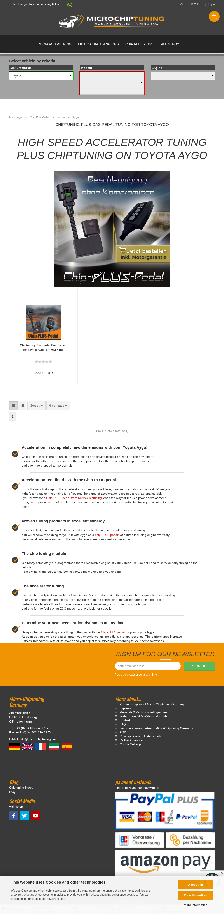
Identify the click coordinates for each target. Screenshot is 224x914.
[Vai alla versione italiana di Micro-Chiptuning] (54, 746)
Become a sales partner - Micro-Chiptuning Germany (156, 728)
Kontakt (125, 720)
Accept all (195, 884)
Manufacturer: (20, 68)
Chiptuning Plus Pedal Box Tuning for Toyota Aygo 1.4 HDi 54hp (43, 347)
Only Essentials (195, 895)
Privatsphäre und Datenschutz (140, 736)
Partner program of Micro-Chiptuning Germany (152, 704)
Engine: (157, 68)
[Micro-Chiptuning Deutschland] (112, 22)
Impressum (127, 708)
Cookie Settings (130, 744)
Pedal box (170, 44)
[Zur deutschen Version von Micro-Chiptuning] (15, 746)
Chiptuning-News (21, 787)
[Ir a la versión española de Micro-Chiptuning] (67, 746)
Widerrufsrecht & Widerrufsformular (144, 716)
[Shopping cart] (214, 16)
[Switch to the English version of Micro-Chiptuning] (28, 746)
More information (195, 905)
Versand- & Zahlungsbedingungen (143, 712)
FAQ (123, 724)
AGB (123, 732)
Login (211, 4)
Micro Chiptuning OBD (98, 44)
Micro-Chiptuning (55, 44)
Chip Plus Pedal (139, 44)
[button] (67, 6)
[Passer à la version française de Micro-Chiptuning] (41, 746)
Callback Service (131, 740)
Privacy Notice (55, 898)
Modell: (86, 68)
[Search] (182, 4)
